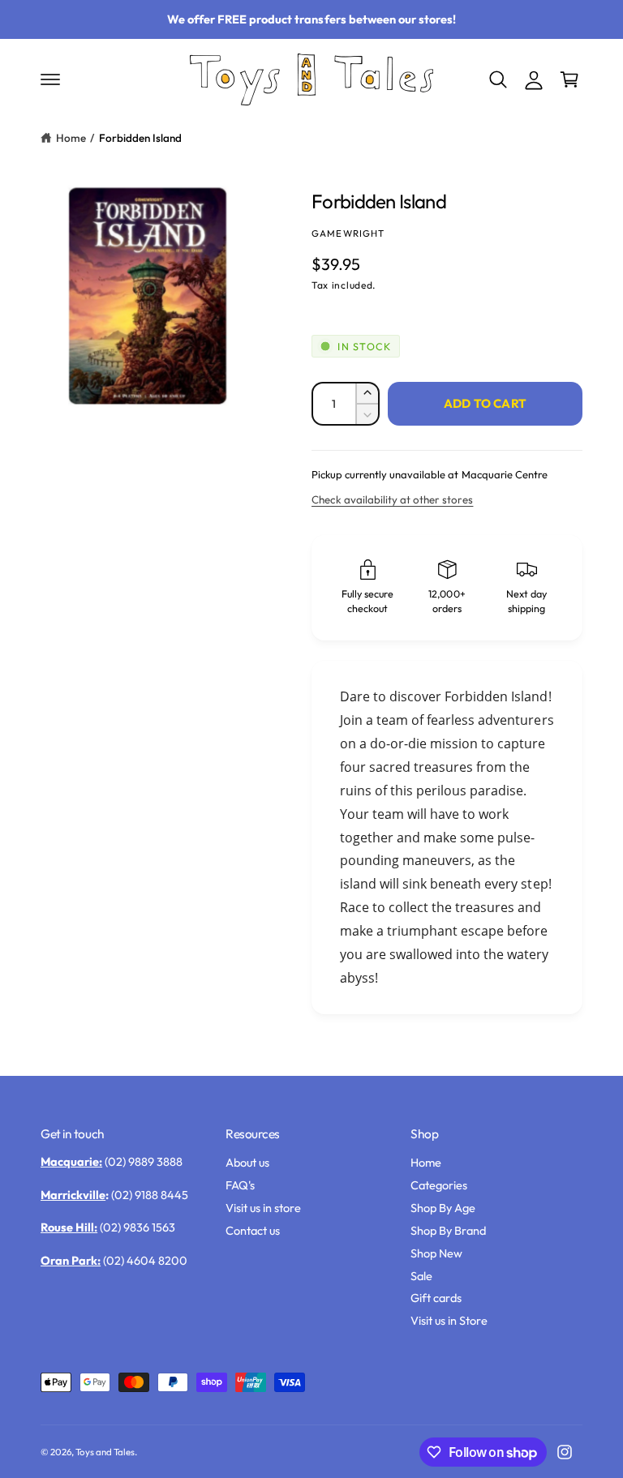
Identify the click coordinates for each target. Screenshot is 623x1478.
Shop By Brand (448, 1230)
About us (247, 1162)
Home (71, 138)
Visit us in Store (449, 1320)
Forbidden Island (140, 138)
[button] (50, 79)
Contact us (253, 1230)
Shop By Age (442, 1207)
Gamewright (348, 233)
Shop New (436, 1253)
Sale (421, 1275)
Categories (438, 1185)
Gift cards (436, 1297)
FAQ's (240, 1185)
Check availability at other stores (392, 499)
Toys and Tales (105, 1452)
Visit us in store (263, 1207)
